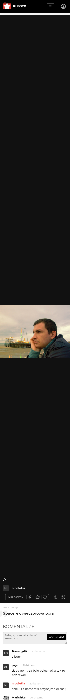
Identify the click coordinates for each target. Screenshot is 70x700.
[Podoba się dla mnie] (37, 597)
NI (6, 588)
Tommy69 (19, 651)
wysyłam (56, 637)
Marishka (18, 697)
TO (6, 653)
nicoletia (18, 588)
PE (6, 667)
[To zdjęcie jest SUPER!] (30, 597)
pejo (15, 665)
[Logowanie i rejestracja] (63, 6)
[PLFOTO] (14, 6)
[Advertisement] (35, 50)
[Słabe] (45, 597)
